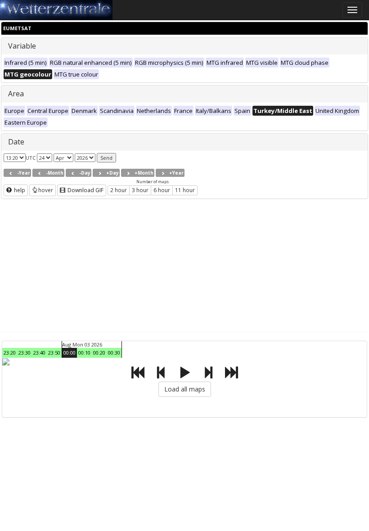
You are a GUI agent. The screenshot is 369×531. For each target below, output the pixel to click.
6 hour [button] (161, 190)
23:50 (54, 352)
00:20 (99, 352)
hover (45, 190)
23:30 (24, 352)
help (19, 190)
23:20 (10, 352)
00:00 (69, 352)
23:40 (39, 352)
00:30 (114, 352)
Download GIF (85, 190)
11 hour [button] (185, 190)
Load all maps (184, 389)
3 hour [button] (140, 190)
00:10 (84, 352)
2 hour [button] (118, 190)
